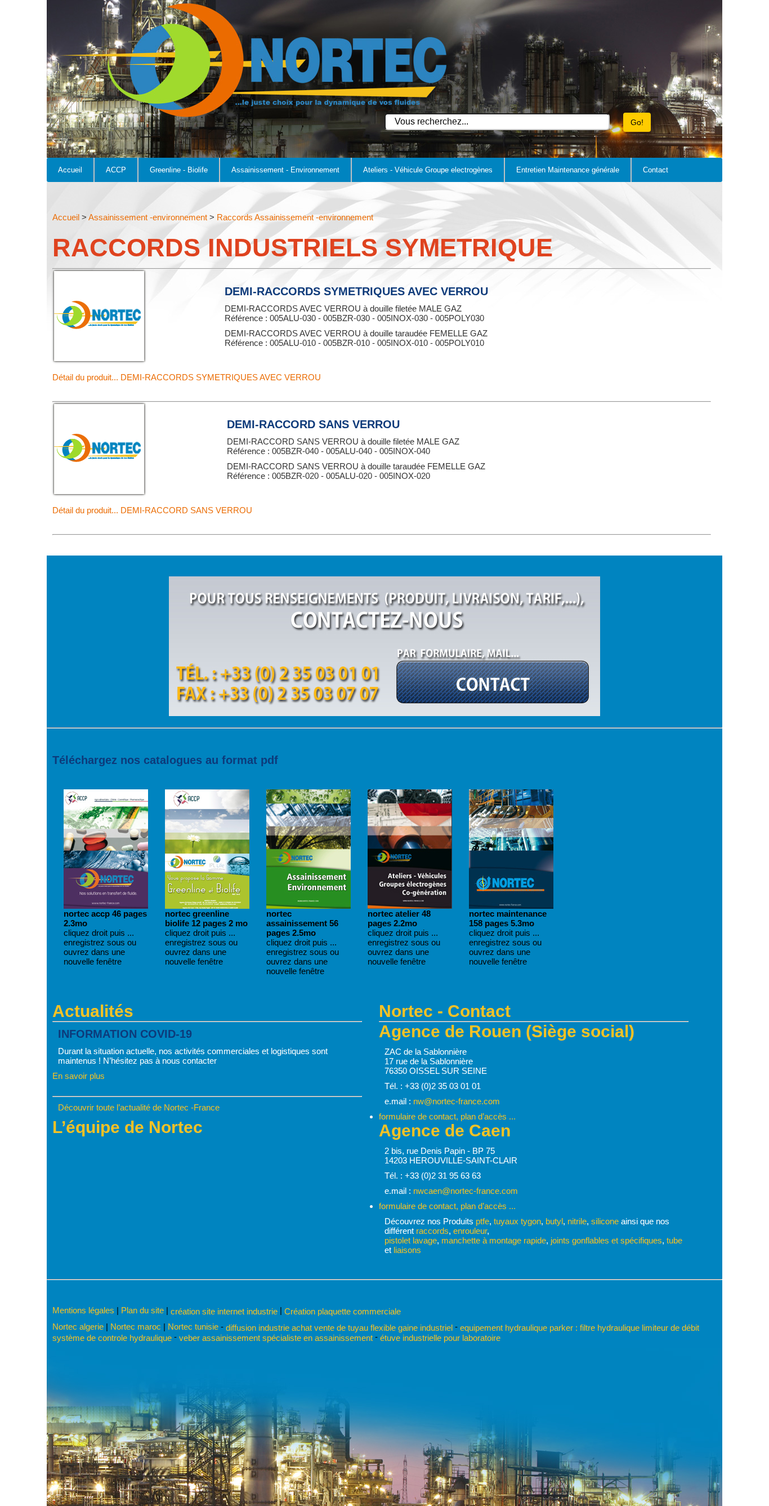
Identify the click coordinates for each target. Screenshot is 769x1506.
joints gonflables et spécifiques (606, 1240)
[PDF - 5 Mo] (511, 905)
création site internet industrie (225, 1311)
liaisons (407, 1250)
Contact (655, 170)
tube (674, 1240)
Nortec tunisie (193, 1326)
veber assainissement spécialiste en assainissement (276, 1338)
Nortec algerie (78, 1326)
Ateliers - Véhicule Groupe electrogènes (428, 170)
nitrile (577, 1221)
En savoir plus (78, 1076)
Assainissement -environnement (147, 217)
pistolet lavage (410, 1240)
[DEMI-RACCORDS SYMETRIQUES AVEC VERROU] (99, 358)
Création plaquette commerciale (342, 1311)
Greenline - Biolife (179, 170)
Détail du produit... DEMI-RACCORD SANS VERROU (152, 510)
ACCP (116, 170)
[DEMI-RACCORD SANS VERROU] (99, 491)
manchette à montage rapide (493, 1240)
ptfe (482, 1221)
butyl (554, 1221)
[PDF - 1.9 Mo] (207, 905)
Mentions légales (83, 1310)
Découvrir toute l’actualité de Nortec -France (139, 1107)
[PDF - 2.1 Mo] (410, 905)
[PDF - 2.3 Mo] (106, 905)
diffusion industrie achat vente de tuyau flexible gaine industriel (339, 1327)
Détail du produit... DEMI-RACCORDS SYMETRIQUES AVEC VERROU (186, 377)
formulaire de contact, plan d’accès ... (447, 1116)
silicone (605, 1221)
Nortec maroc (135, 1326)
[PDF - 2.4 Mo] (308, 905)
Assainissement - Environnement (285, 170)
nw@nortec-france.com (456, 1101)
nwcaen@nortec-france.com (465, 1191)
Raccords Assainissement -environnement (295, 217)
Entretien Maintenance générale (567, 170)
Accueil (70, 170)
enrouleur (470, 1231)
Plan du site (142, 1310)
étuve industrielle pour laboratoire (440, 1338)
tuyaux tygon (517, 1221)
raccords (432, 1231)
